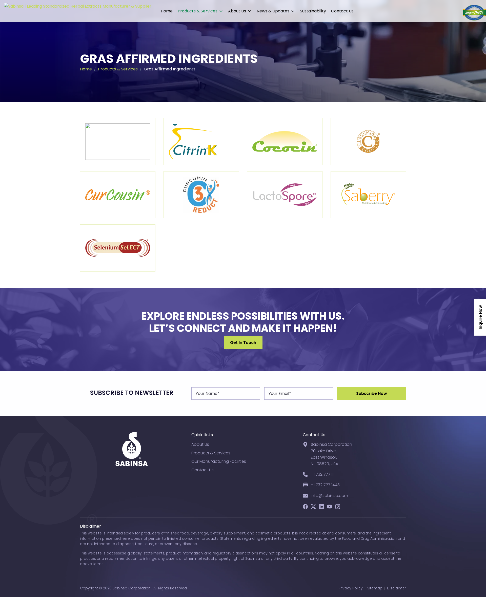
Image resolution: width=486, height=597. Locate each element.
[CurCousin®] (117, 195)
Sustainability (313, 11)
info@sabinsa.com (329, 495)
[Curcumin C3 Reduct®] (201, 195)
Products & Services (197, 11)
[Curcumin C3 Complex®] (368, 141)
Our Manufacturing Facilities (218, 461)
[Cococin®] (284, 141)
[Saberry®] (368, 195)
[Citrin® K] (201, 141)
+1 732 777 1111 (323, 474)
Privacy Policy (350, 588)
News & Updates (273, 11)
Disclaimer (396, 588)
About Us (237, 11)
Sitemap (374, 588)
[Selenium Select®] (117, 248)
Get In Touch (243, 342)
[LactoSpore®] (284, 195)
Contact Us (342, 11)
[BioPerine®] (117, 141)
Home (167, 11)
